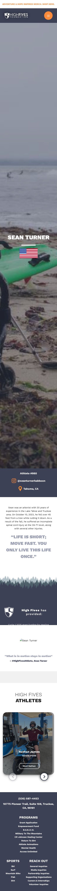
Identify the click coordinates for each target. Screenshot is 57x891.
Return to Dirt (28, 840)
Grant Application (28, 822)
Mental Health (28, 848)
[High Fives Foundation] (16, 15)
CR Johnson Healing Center (28, 837)
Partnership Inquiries (38, 873)
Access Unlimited (28, 851)
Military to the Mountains (28, 833)
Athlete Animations (28, 844)
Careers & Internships (38, 881)
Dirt (13, 881)
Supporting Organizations (38, 877)
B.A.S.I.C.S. (28, 830)
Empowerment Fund (28, 826)
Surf (13, 870)
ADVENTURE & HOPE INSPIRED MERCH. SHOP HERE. (28, 4)
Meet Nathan (29, 766)
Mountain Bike (13, 873)
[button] (13, 777)
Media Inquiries (38, 870)
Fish (13, 877)
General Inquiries (38, 866)
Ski (13, 866)
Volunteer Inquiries (38, 884)
